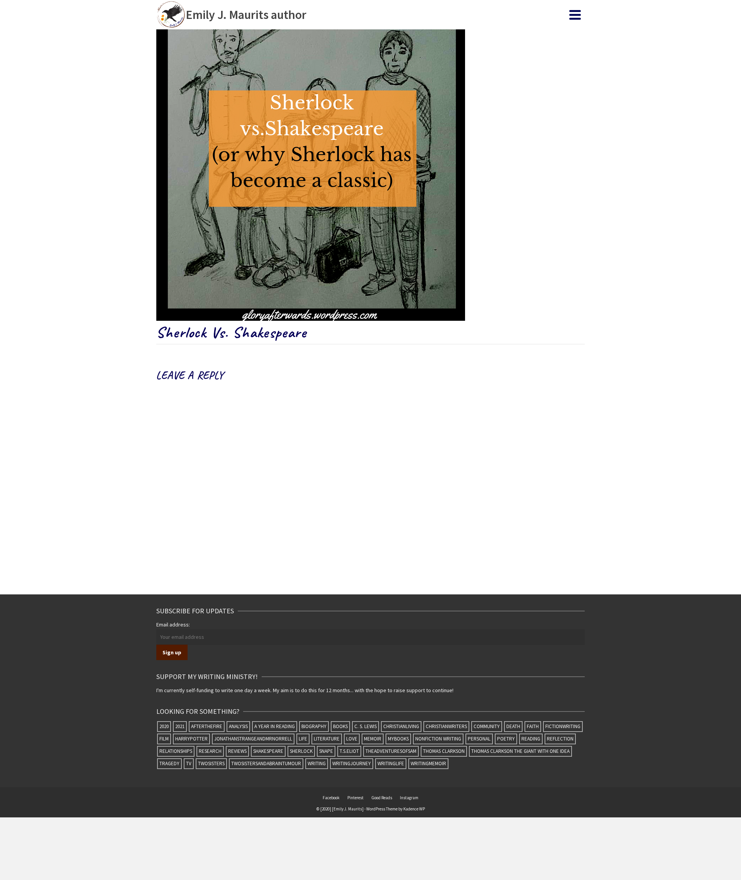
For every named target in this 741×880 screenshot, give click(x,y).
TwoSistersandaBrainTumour (266, 763)
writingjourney (351, 763)
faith (533, 726)
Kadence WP (414, 809)
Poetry (506, 738)
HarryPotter (191, 738)
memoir (372, 738)
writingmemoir (428, 763)
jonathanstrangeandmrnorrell (253, 738)
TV (188, 763)
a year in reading (274, 726)
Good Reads (381, 797)
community (487, 726)
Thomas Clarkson (444, 751)
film (164, 738)
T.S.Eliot (349, 751)
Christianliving (401, 726)
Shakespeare (268, 751)
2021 (179, 726)
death (513, 726)
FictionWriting (562, 726)
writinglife (390, 763)
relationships (175, 751)
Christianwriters (446, 726)
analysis (238, 726)
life (303, 738)
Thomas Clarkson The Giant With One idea (520, 751)
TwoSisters (211, 763)
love (351, 738)
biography (314, 726)
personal (479, 738)
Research (210, 751)
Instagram (409, 797)
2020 (164, 726)
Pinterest (355, 797)
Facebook (331, 797)
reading (530, 738)
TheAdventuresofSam (390, 751)
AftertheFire (206, 726)
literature (327, 738)
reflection (560, 738)
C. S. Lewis (365, 726)
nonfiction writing (438, 738)
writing (317, 763)
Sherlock (301, 751)
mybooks (398, 738)
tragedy (169, 763)
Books (340, 726)
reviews (237, 751)
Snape (326, 751)
